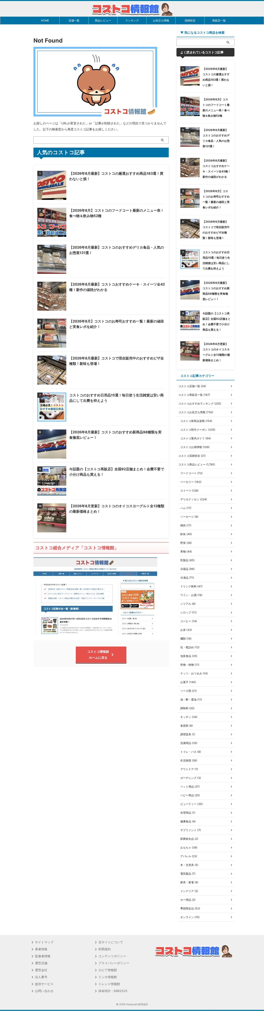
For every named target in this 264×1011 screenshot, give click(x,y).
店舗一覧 (74, 20)
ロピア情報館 (107, 970)
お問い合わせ (44, 991)
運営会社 (41, 970)
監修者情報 (42, 956)
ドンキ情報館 (107, 977)
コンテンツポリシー (112, 956)
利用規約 (104, 949)
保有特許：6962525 (112, 991)
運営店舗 (41, 963)
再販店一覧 (219, 20)
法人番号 (41, 977)
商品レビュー (103, 20)
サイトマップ (44, 942)
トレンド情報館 (109, 984)
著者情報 (41, 949)
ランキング (132, 20)
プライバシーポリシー (113, 963)
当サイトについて (110, 942)
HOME (45, 20)
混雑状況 (190, 20)
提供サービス (44, 984)
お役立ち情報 (161, 20)
